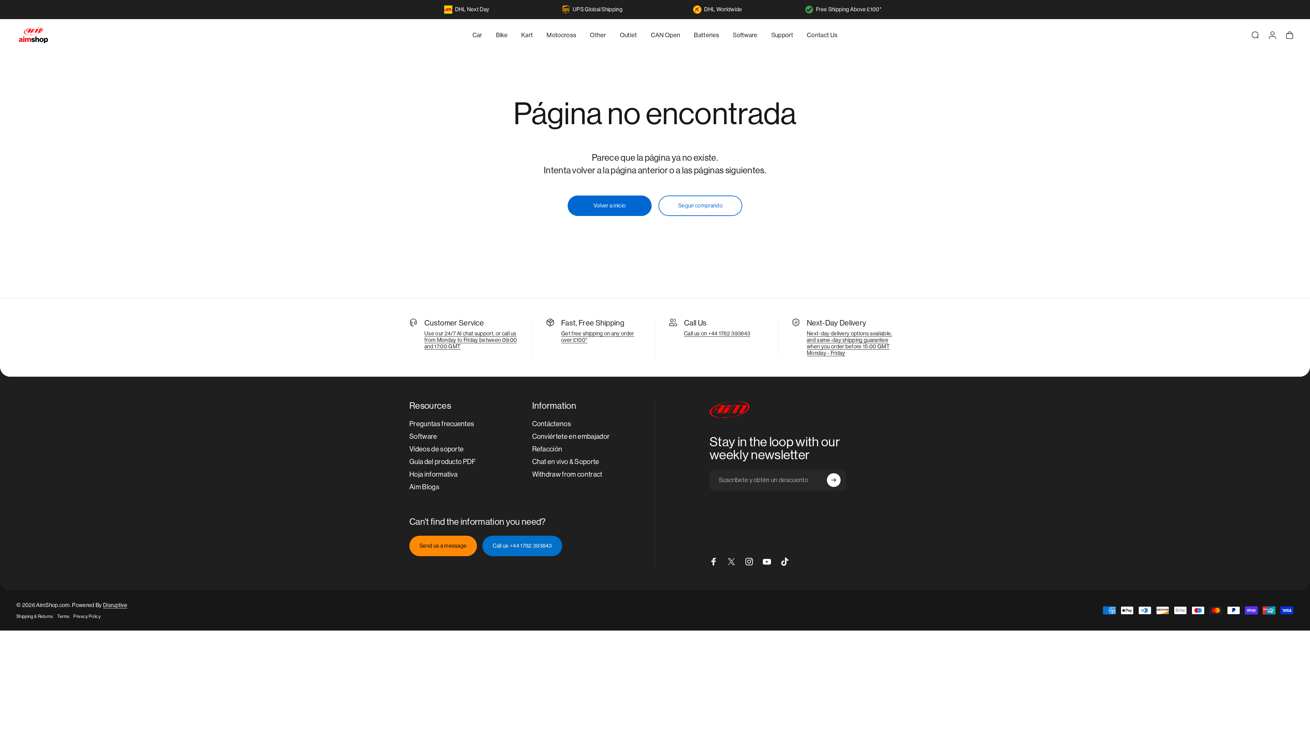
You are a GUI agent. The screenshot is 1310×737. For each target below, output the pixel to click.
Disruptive (115, 605)
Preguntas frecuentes (441, 424)
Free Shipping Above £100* (849, 9)
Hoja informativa (433, 474)
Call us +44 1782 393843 (522, 546)
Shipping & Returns (34, 616)
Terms (63, 616)
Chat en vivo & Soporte (565, 462)
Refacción (547, 449)
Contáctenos (551, 424)
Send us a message (443, 546)
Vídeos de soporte (436, 449)
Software (423, 436)
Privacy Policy (86, 616)
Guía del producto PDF (442, 462)
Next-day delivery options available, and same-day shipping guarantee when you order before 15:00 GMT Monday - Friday (849, 343)
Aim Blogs (424, 487)
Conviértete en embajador (571, 436)
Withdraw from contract (567, 474)
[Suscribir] (834, 480)
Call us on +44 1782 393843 (717, 333)
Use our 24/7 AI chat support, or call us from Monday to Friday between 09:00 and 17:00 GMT (470, 340)
